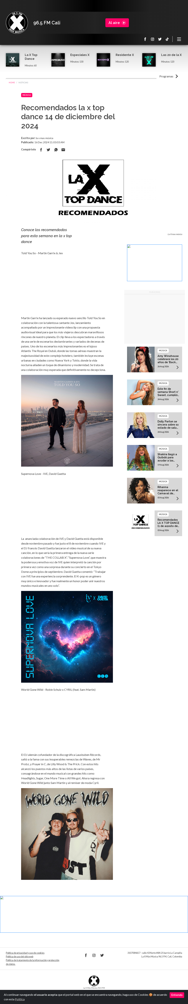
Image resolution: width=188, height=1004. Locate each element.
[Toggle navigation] (179, 39)
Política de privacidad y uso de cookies (25, 953)
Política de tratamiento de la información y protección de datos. (32, 962)
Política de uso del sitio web (19, 956)
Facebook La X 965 (145, 39)
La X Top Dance (31, 57)
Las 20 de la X (171, 55)
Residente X (125, 55)
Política (20, 999)
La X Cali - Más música (17, 23)
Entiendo (176, 995)
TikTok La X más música (167, 39)
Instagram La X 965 (152, 39)
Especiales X (79, 55)
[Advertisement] (154, 319)
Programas (166, 76)
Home (12, 82)
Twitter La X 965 (160, 39)
